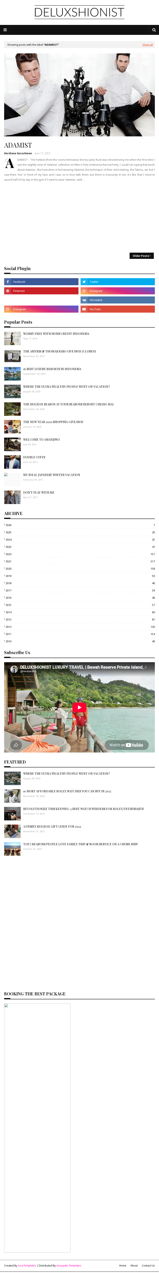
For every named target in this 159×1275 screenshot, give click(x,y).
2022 (80, 554)
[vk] (118, 299)
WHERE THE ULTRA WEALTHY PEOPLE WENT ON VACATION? (66, 387)
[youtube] (118, 309)
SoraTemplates (27, 1265)
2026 (80, 525)
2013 (80, 619)
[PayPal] (41, 299)
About (134, 1265)
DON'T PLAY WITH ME (38, 492)
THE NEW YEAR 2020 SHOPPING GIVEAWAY (53, 422)
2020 (80, 568)
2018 (80, 583)
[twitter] (118, 281)
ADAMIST (18, 145)
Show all (147, 44)
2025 (80, 532)
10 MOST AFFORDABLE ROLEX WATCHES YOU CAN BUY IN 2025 (67, 791)
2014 (80, 612)
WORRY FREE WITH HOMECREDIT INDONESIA (56, 334)
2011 (80, 634)
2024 (80, 539)
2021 (80, 561)
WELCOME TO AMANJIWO (41, 440)
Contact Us (148, 1265)
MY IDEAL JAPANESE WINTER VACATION (51, 475)
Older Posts (141, 256)
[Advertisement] (79, 217)
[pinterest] (41, 290)
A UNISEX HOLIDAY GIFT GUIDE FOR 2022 (52, 826)
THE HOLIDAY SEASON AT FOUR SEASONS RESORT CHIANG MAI (68, 404)
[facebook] (41, 281)
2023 (80, 547)
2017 (80, 590)
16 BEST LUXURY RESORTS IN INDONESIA (52, 369)
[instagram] (118, 290)
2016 (80, 598)
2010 (80, 641)
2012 (80, 627)
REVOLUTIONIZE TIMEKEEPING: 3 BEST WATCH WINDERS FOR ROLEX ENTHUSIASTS (83, 809)
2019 (80, 576)
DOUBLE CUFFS (34, 457)
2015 (80, 605)
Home (122, 1265)
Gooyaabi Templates (68, 1265)
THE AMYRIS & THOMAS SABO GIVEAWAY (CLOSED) (59, 351)
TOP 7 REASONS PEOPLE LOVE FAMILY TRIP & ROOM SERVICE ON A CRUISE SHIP (80, 844)
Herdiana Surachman (18, 153)
